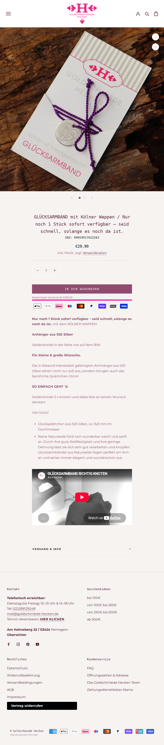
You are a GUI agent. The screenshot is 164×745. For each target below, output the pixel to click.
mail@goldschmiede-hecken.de (33, 614)
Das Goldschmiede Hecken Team (113, 682)
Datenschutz (17, 668)
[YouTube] (37, 644)
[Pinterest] (27, 644)
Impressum (16, 697)
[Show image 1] (80, 198)
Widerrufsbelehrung (23, 675)
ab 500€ (94, 619)
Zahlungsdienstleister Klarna (110, 690)
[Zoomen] (155, 36)
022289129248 (24, 609)
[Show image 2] (84, 198)
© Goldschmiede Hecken (27, 730)
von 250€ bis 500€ (102, 612)
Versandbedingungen (24, 682)
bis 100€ (94, 598)
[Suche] (147, 14)
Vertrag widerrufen (27, 706)
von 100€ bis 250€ (102, 605)
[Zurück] (71, 198)
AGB (10, 690)
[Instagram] (18, 644)
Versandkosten (95, 253)
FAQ (90, 668)
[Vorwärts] (92, 198)
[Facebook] (8, 644)
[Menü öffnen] (8, 13)
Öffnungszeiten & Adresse (108, 675)
